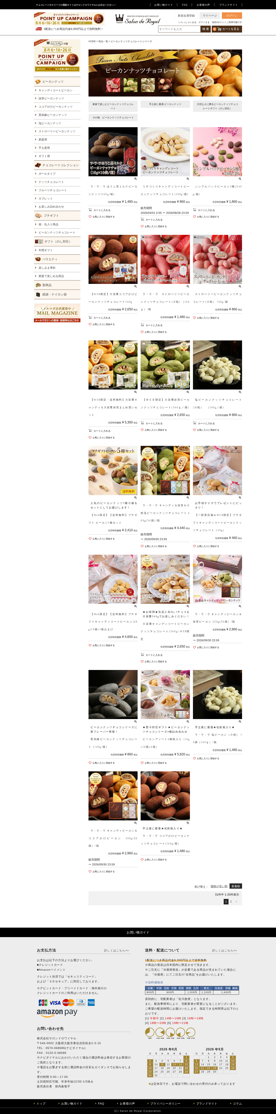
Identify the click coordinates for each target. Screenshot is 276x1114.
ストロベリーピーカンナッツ (57, 131)
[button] (236, 902)
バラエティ (50, 259)
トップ (41, 1103)
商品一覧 (103, 41)
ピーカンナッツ (53, 81)
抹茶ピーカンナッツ (51, 98)
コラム (237, 1103)
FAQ (185, 4)
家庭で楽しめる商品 (51, 276)
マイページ (210, 15)
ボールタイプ (47, 173)
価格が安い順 (219, 886)
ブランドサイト (228, 4)
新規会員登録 (186, 15)
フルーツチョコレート (53, 190)
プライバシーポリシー (165, 1103)
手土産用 (44, 147)
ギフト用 (44, 156)
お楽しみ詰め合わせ (51, 206)
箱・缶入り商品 (48, 224)
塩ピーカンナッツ (50, 123)
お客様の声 (203, 4)
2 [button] (231, 901)
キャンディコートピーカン (56, 90)
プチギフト (51, 215)
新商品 (47, 285)
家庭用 (43, 139)
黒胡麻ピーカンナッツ (53, 115)
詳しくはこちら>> (116, 950)
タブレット (46, 198)
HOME (92, 41)
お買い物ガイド (163, 4)
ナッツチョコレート (51, 182)
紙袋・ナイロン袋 (54, 294)
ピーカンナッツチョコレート (57, 232)
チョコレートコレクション (60, 165)
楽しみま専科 (47, 267)
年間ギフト (46, 250)
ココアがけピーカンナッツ (56, 106)
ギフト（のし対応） (58, 241)
